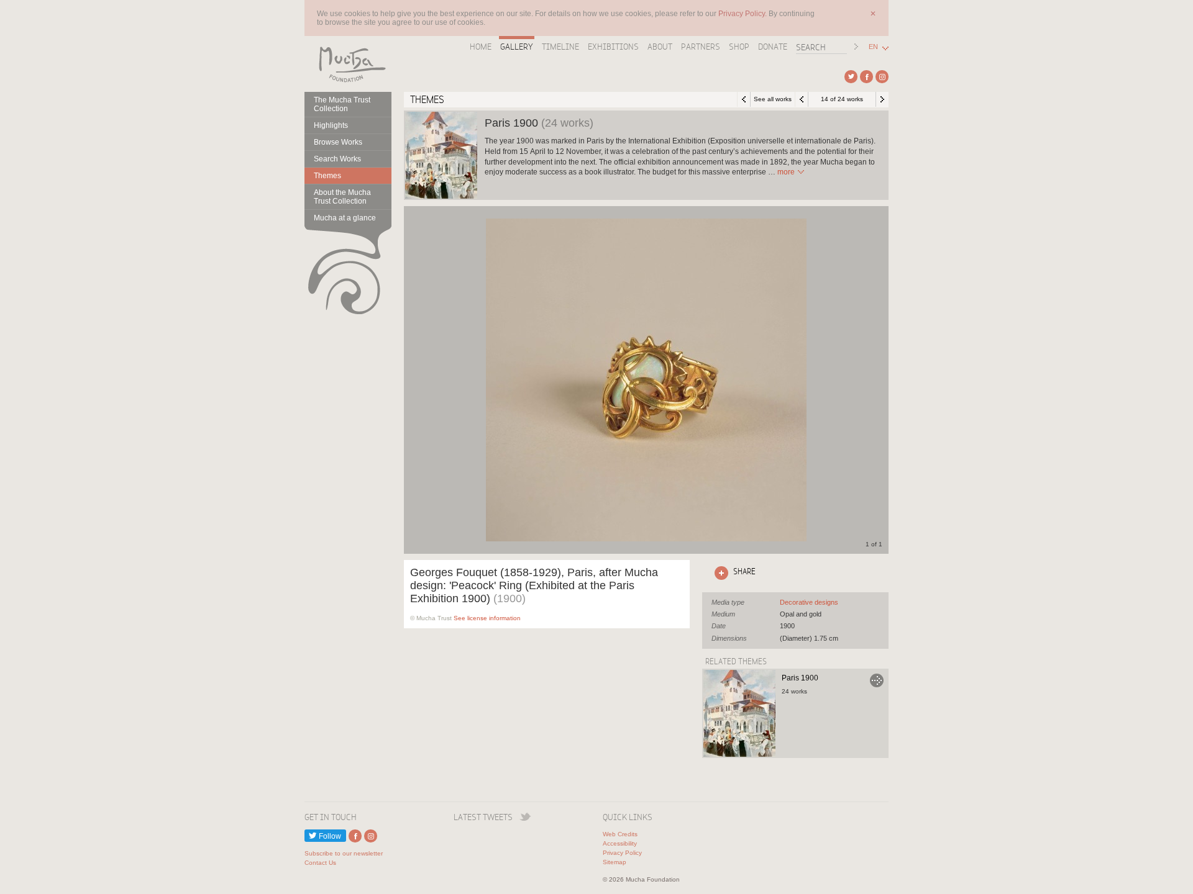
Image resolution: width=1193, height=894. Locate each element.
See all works (773, 99)
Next (882, 99)
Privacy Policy (622, 852)
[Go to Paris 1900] (739, 713)
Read (786, 172)
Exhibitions (613, 47)
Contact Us (320, 862)
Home (480, 47)
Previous (801, 99)
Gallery (516, 47)
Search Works (337, 159)
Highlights (331, 125)
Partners (700, 47)
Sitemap (614, 862)
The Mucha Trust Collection (342, 104)
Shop (739, 47)
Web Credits (620, 834)
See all (809, 602)
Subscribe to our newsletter (343, 853)
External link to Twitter (850, 76)
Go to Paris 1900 (877, 680)
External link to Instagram (882, 76)
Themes (327, 175)
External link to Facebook (866, 76)
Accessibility (620, 843)
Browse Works (338, 142)
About (659, 47)
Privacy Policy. (743, 13)
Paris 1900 (800, 678)
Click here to (733, 571)
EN (873, 46)
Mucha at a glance (345, 218)
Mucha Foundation (347, 64)
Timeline (560, 47)
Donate (772, 47)
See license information (487, 618)
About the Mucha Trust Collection (342, 196)
